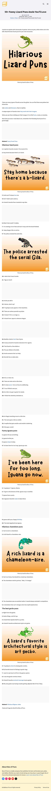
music (16, 499)
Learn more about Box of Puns (34, 775)
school (12, 666)
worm (10, 385)
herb (14, 339)
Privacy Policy (37, 787)
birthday (19, 519)
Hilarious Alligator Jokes (14, 704)
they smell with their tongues (28, 111)
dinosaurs (13, 108)
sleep (8, 442)
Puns (16, 18)
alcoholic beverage (18, 680)
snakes (6, 108)
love (15, 195)
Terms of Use (46, 787)
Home (12, 18)
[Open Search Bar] (43, 4)
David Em (26, 15)
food (34, 115)
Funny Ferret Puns (12, 141)
